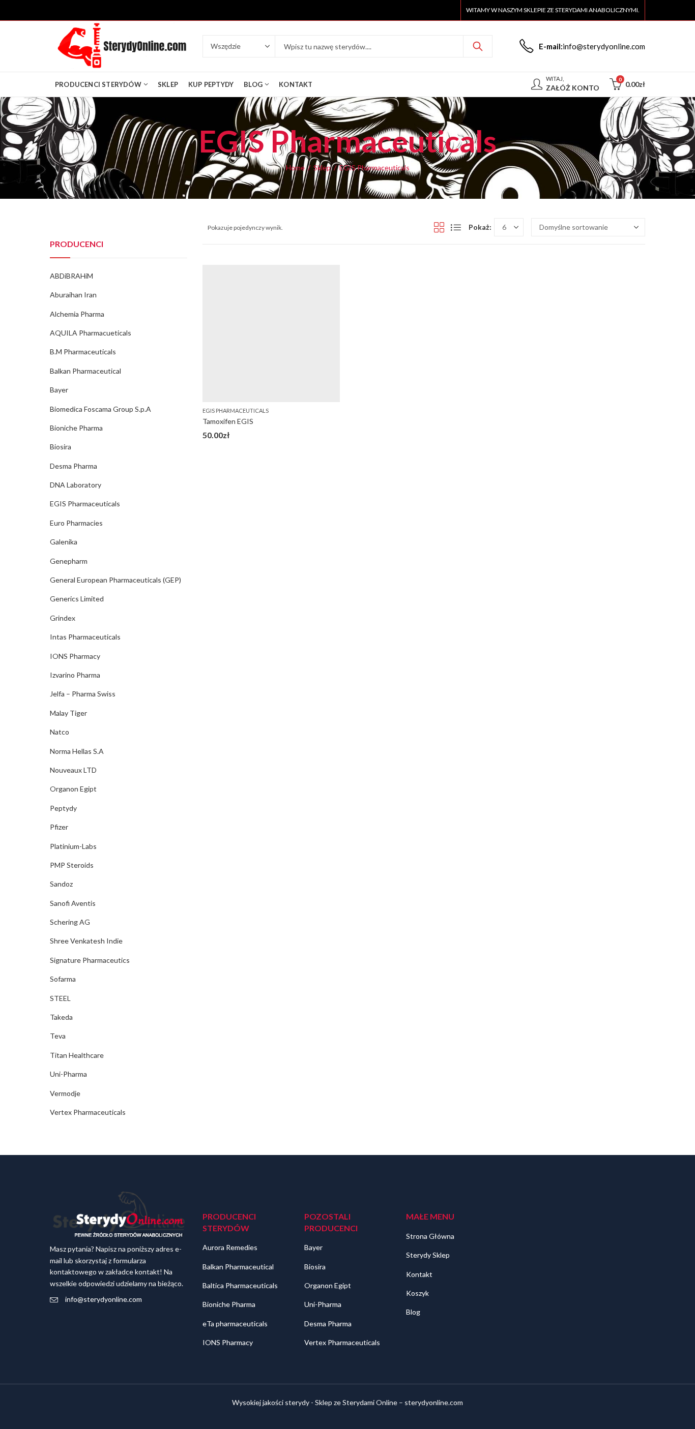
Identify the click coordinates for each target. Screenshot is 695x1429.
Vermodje (65, 1093)
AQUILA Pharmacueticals (90, 332)
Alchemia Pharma (77, 314)
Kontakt (419, 1274)
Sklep (322, 167)
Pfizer (59, 827)
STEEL (60, 998)
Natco (59, 731)
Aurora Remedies (229, 1247)
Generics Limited (77, 598)
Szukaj (478, 46)
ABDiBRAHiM (71, 275)
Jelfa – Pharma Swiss (82, 693)
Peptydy (63, 808)
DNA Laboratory (75, 484)
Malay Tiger (68, 713)
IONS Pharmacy (75, 656)
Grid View (439, 227)
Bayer (59, 389)
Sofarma (63, 979)
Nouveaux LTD (73, 770)
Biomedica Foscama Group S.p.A (100, 409)
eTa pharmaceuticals (235, 1323)
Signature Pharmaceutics (90, 960)
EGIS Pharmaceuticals (235, 410)
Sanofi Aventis (73, 903)
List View (456, 227)
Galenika (63, 541)
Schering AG (70, 922)
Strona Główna (430, 1236)
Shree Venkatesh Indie (86, 940)
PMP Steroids (72, 865)
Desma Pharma (73, 466)
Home (295, 167)
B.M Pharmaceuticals (83, 351)
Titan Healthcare (77, 1055)
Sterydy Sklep (428, 1255)
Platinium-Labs (73, 846)
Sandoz (61, 883)
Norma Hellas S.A (77, 751)
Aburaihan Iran (73, 294)
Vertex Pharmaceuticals (88, 1112)
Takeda (61, 1017)
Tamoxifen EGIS (227, 421)
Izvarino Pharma (75, 675)
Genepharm (69, 561)
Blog (413, 1312)
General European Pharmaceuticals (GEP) (115, 579)
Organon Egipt (73, 788)
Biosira (60, 446)
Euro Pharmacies (76, 523)
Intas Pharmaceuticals (85, 636)
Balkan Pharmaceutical (85, 371)
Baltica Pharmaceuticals (240, 1285)
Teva (58, 1035)
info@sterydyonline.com (103, 1299)
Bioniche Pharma (76, 427)
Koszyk (417, 1293)
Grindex (62, 618)
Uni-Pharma (68, 1074)
